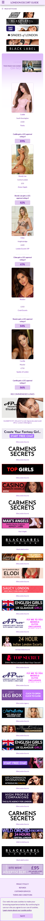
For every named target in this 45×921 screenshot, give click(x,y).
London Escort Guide (25, 2)
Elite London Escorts (22, 442)
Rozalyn (22, 299)
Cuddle (22, 114)
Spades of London (23, 372)
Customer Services (22, 891)
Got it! (22, 916)
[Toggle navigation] (3, 2)
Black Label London (22, 549)
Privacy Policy (22, 884)
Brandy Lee (22, 176)
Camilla (22, 361)
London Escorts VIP (22, 249)
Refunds (22, 888)
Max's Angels (22, 531)
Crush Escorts (22, 310)
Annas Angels (22, 187)
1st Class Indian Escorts (22, 649)
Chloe (22, 238)
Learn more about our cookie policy (17, 910)
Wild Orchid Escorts (22, 842)
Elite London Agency (22, 703)
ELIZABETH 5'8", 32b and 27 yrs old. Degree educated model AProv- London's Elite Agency (23, 422)
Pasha (22, 125)
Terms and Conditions (22, 895)
